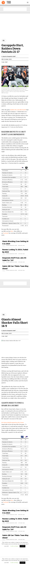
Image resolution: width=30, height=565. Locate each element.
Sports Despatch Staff (9, 56)
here (12, 231)
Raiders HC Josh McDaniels (18, 110)
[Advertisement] (15, 9)
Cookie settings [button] (14, 562)
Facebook (6, 233)
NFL (4, 40)
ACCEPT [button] (22, 562)
